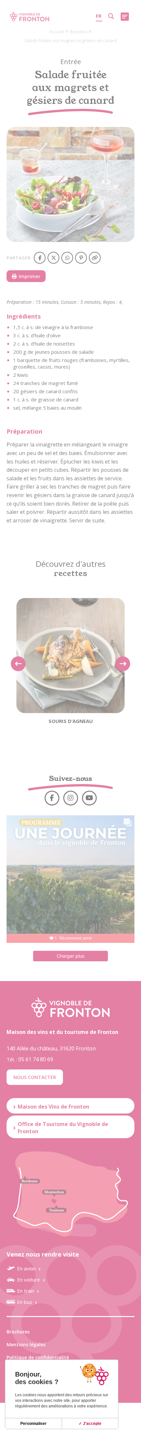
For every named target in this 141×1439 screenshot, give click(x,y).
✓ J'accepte (90, 1423)
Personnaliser (33, 1423)
